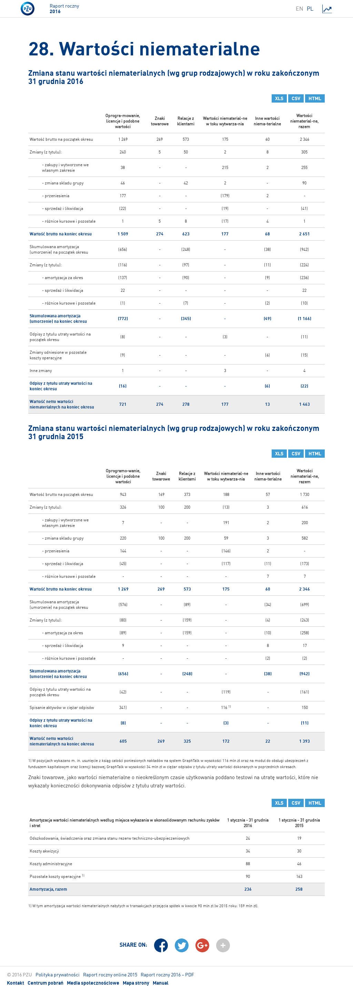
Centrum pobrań (45, 983)
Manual (161, 983)
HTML (315, 98)
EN (299, 8)
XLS (279, 98)
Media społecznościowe (93, 983)
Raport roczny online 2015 (110, 974)
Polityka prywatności (58, 974)
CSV (296, 98)
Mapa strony (136, 983)
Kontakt (15, 983)
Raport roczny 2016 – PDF (167, 974)
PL (310, 8)
